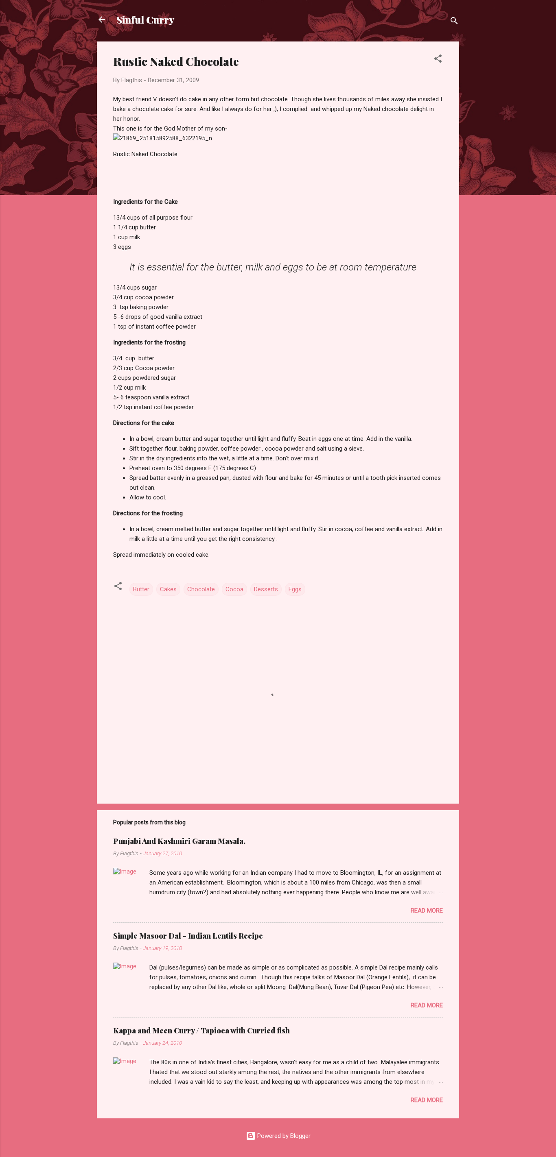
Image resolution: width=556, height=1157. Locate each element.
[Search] (454, 22)
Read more (427, 910)
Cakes (168, 589)
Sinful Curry (145, 19)
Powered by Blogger (283, 1136)
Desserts (266, 589)
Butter (141, 589)
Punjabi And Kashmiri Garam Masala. (179, 841)
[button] (438, 60)
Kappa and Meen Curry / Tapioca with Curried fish (201, 1030)
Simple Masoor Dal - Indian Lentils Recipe (188, 936)
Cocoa (234, 589)
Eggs (295, 589)
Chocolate (201, 589)
